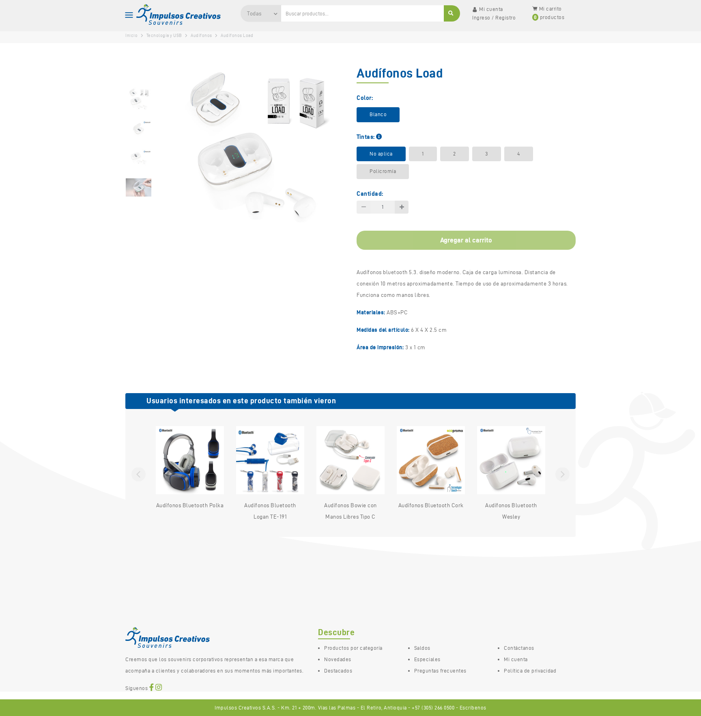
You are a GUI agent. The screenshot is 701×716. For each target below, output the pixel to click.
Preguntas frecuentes (440, 670)
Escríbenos (473, 707)
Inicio (131, 35)
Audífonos (201, 35)
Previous (138, 474)
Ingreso (481, 17)
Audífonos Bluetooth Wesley (511, 511)
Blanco (378, 114)
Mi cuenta (516, 659)
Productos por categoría (353, 648)
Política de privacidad (530, 670)
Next (562, 474)
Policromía (383, 171)
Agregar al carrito (466, 240)
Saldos (422, 648)
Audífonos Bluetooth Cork (431, 505)
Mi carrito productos (549, 13)
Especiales (427, 659)
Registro (505, 17)
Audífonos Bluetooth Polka (190, 505)
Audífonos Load (237, 35)
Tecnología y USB (164, 35)
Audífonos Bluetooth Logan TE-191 (270, 511)
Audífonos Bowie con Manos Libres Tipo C (350, 511)
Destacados (338, 670)
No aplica (381, 153)
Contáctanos (519, 648)
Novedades (337, 659)
